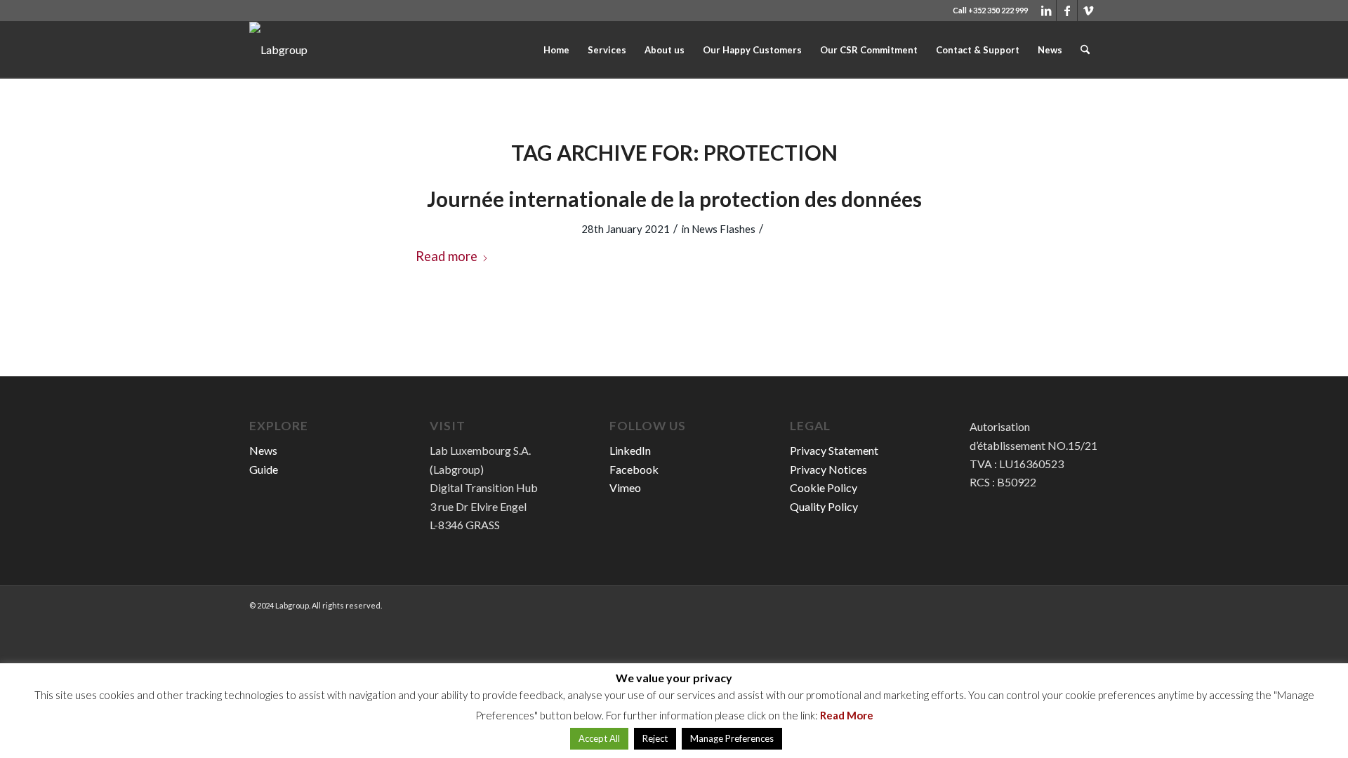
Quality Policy (824, 506)
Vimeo (625, 487)
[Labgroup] (278, 50)
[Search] (1085, 50)
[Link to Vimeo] (1088, 10)
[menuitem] (556, 50)
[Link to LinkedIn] (1046, 10)
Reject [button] (655, 738)
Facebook (634, 469)
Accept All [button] (599, 738)
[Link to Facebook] (1067, 10)
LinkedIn (630, 450)
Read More (846, 715)
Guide (263, 469)
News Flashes (723, 228)
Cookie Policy (823, 487)
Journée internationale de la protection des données (674, 198)
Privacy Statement (834, 450)
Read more (446, 256)
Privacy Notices (828, 469)
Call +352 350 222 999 (990, 10)
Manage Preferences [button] (732, 738)
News (263, 450)
